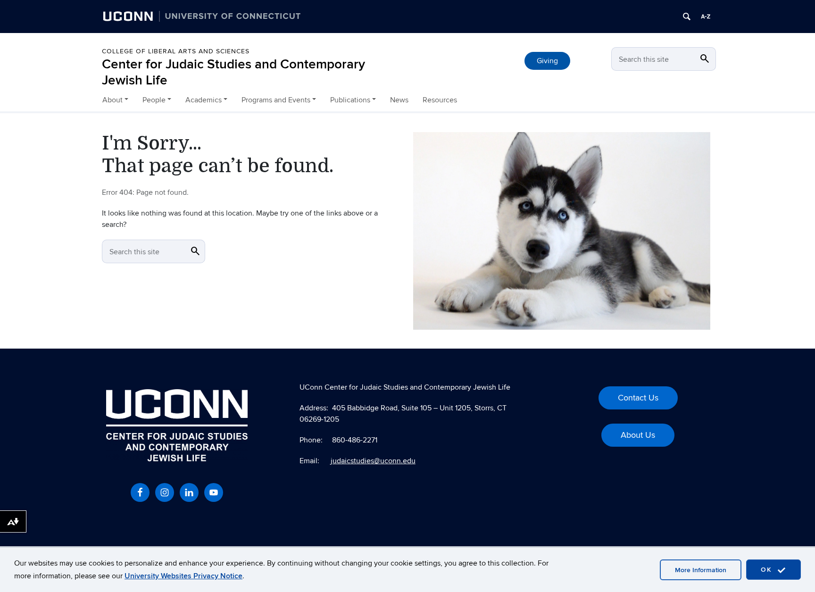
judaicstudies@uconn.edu (373, 461)
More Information (700, 570)
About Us (638, 435)
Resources (440, 100)
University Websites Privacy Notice (183, 576)
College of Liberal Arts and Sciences (175, 51)
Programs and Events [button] (275, 100)
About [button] (112, 100)
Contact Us (638, 398)
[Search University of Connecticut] (686, 16)
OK (768, 570)
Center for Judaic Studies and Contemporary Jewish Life (233, 72)
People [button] (154, 100)
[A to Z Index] (705, 16)
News (399, 100)
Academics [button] (203, 100)
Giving (547, 61)
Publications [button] (350, 100)
